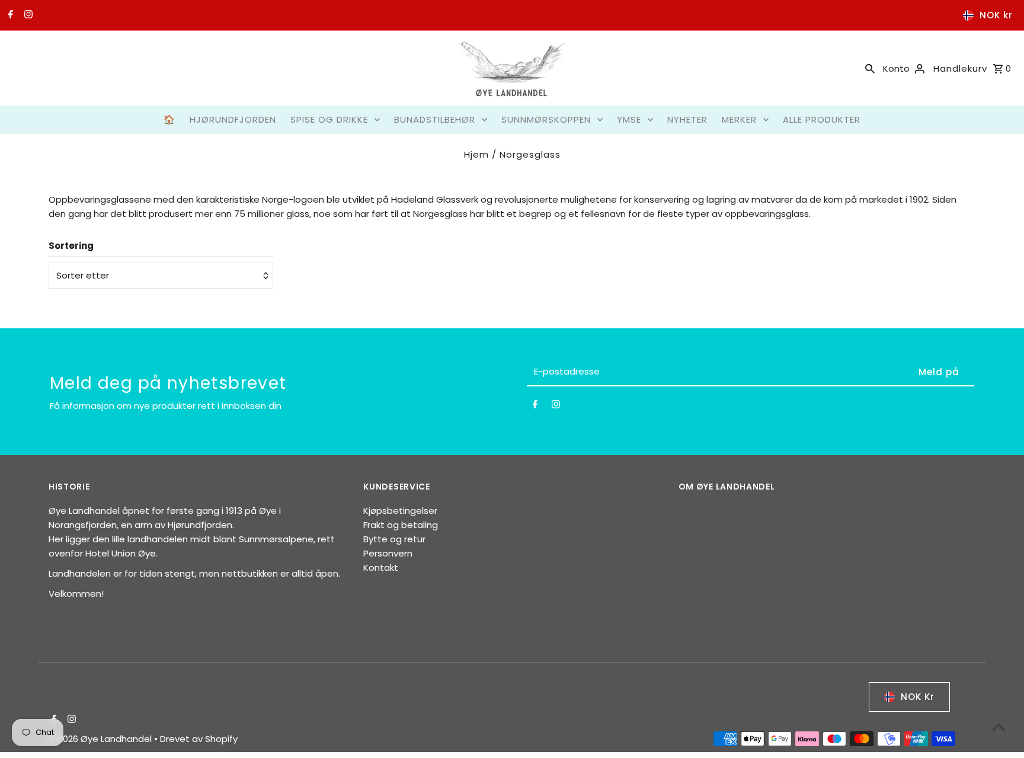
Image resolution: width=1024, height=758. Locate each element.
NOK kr (996, 15)
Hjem (476, 154)
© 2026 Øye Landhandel (101, 739)
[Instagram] (27, 15)
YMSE (629, 119)
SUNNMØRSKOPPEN (546, 119)
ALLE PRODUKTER (821, 119)
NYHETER (687, 119)
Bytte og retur (394, 539)
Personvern (387, 553)
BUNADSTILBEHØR (434, 119)
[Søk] (870, 68)
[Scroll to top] (998, 727)
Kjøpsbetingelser (400, 510)
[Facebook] (9, 15)
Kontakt (380, 567)
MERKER (739, 119)
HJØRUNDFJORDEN (233, 119)
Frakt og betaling (400, 525)
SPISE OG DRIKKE (329, 119)
